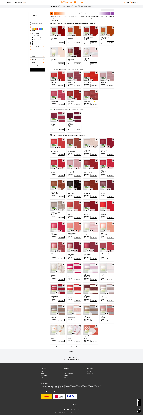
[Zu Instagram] (68, 409)
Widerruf (66, 377)
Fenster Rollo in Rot (109, 16)
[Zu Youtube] (71, 409)
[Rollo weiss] (30, 29)
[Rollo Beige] (32, 29)
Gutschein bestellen (91, 374)
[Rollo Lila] (39, 29)
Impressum (43, 373)
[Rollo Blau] (41, 29)
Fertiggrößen (36, 18)
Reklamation (66, 375)
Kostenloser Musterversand (69, 371)
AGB (42, 371)
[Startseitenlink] (71, 2)
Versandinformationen (68, 373)
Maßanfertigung (36, 15)
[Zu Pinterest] (78, 409)
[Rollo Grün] (42, 29)
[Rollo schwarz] (34, 30)
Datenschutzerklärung (45, 375)
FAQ (42, 377)
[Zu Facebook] (64, 409)
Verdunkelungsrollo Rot (96, 16)
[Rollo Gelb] (34, 29)
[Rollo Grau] (32, 30)
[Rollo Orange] (36, 29)
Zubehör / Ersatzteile (37, 65)
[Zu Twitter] (75, 409)
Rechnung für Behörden (45, 378)
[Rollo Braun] (30, 30)
